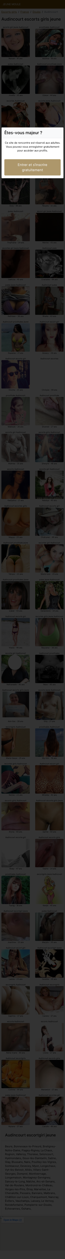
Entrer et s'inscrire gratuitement (32, 167)
